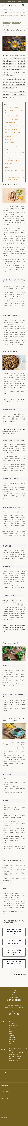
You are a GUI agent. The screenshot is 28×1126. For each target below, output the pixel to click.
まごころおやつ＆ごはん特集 (15, 1056)
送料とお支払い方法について (6, 1105)
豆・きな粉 (11, 1035)
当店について (4, 1065)
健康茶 (10, 1033)
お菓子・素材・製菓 (13, 1037)
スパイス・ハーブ (12, 1027)
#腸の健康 (5, 12)
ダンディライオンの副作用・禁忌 (14, 170)
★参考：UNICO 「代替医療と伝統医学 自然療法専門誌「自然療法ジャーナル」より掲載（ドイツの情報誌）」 (14, 431)
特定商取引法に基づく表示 (6, 1103)
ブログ (2, 1072)
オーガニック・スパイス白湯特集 (16, 1052)
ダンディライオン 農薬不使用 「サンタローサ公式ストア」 (14, 932)
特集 (2, 1049)
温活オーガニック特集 (13, 1054)
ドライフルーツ (12, 1023)
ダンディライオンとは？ (11, 107)
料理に (6, 149)
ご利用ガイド (4, 1085)
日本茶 (10, 1031)
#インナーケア (22, 12)
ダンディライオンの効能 (11, 119)
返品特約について (4, 1110)
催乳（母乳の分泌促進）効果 (12, 132)
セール (2, 1078)
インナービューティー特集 (14, 1058)
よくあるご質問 (4, 1091)
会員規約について (4, 1112)
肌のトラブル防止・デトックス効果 (14, 126)
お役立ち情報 (6, 23)
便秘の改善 (8, 139)
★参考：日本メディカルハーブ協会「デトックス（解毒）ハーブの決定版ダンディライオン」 (14, 401)
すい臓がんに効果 (9, 142)
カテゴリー (3, 1021)
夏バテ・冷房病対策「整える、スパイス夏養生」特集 (14, 1)
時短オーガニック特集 (13, 1060)
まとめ (7, 174)
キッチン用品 (12, 1041)
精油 (10, 1043)
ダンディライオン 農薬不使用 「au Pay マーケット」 (14, 963)
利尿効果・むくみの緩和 (11, 129)
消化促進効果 (8, 136)
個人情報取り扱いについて (6, 1107)
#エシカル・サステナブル (13, 12)
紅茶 (10, 1029)
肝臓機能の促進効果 (10, 122)
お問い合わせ (4, 1098)
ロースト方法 (8, 164)
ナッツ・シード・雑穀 (13, 1025)
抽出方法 (7, 167)
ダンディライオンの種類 (11, 116)
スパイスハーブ (16, 23)
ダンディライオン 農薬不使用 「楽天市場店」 (14, 942)
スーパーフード (12, 1021)
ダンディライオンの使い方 (12, 146)
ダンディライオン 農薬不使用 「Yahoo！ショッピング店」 (14, 952)
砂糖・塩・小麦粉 (12, 1039)
